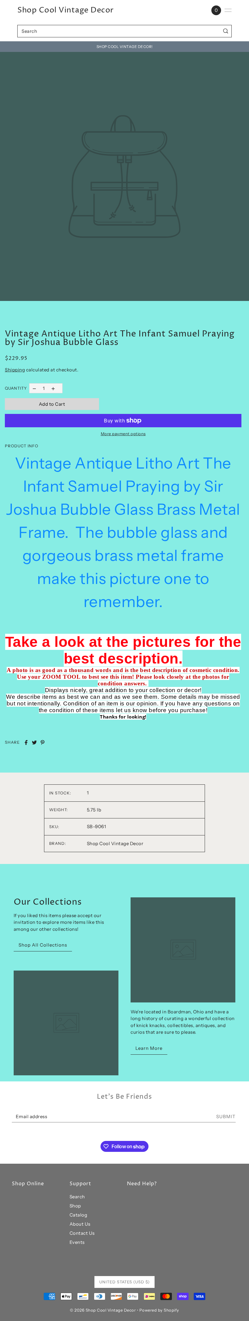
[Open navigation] (228, 10)
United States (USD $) (124, 1281)
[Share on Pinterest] (42, 742)
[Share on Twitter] (34, 742)
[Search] (225, 31)
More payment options (123, 433)
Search (77, 1197)
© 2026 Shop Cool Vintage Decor (103, 1310)
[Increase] (53, 388)
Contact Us (82, 1233)
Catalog (78, 1215)
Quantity (16, 388)
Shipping (15, 370)
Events (77, 1242)
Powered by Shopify (159, 1310)
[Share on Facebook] (26, 742)
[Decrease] (34, 388)
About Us (80, 1224)
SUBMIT (226, 1116)
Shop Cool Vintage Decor (65, 10)
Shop (75, 1206)
